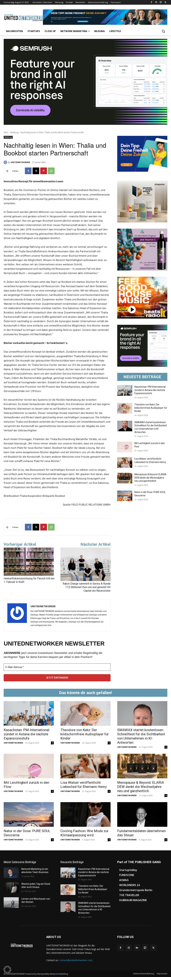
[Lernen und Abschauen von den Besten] (11, 902)
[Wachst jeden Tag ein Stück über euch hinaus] (11, 887)
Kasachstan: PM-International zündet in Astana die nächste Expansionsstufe (149, 390)
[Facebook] (151, 2)
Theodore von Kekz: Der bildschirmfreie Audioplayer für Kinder (150, 407)
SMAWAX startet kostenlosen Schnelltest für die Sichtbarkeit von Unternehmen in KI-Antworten (141, 736)
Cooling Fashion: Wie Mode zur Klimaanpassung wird (84, 833)
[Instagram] (156, 2)
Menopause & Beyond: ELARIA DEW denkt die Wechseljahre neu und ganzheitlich (150, 477)
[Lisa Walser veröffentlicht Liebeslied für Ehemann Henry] (124, 462)
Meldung (14, 132)
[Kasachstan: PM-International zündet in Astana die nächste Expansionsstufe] (124, 390)
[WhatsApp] (51, 170)
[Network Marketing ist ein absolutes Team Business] (11, 872)
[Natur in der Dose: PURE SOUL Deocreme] (124, 496)
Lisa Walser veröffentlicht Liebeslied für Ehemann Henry (83, 785)
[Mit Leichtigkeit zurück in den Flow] (124, 447)
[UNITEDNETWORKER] (6, 162)
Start (6, 132)
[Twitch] (161, 2)
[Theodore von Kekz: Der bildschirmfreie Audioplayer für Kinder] (124, 408)
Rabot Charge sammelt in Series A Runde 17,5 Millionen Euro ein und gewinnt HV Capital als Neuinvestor (87, 587)
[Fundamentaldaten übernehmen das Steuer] (142, 814)
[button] (163, 31)
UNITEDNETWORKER (20, 162)
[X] (165, 2)
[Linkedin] (137, 948)
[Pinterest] (43, 170)
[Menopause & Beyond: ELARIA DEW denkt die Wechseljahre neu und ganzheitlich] (124, 478)
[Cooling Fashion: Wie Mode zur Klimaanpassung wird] (85, 814)
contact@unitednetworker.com (76, 960)
